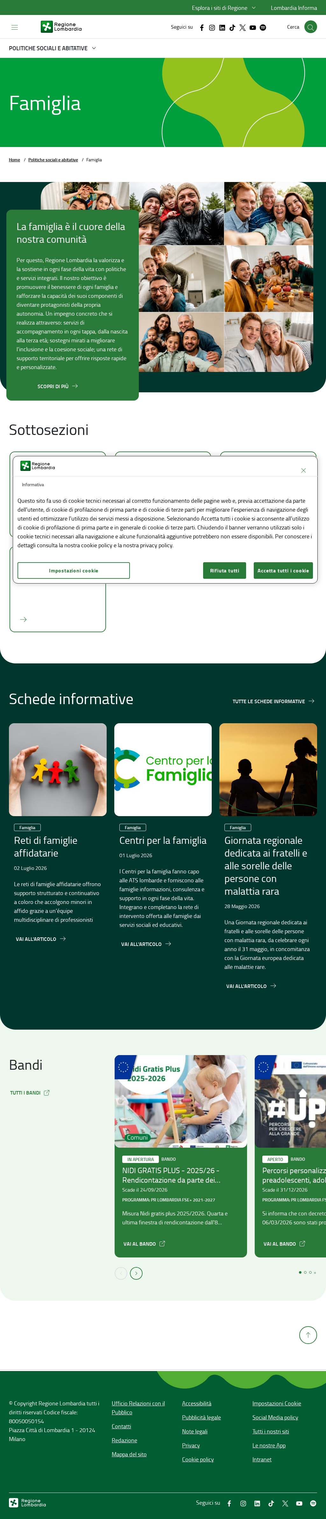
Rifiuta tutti (224, 570)
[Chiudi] (303, 470)
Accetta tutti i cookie (283, 570)
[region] (165, 520)
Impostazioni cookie (73, 570)
